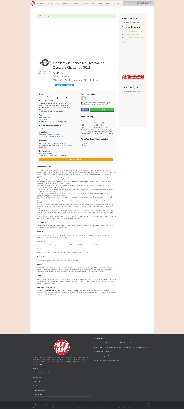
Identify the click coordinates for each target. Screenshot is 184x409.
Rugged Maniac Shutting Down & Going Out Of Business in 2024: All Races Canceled (120, 347)
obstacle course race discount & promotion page (62, 291)
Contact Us (37, 369)
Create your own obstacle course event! (46, 386)
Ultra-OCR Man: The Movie (102, 351)
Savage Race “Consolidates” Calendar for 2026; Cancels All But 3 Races (116, 343)
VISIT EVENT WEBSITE (64, 85)
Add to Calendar (65, 98)
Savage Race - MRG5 (133, 34)
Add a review (41, 73)
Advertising (36, 381)
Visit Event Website (45, 153)
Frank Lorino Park (44, 118)
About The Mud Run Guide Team (43, 373)
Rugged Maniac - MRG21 (135, 32)
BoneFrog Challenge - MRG (135, 37)
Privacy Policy (37, 394)
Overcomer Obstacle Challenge (49, 135)
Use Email (102, 109)
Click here (67, 145)
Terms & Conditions (39, 390)
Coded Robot (49, 404)
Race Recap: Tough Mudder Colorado (105, 356)
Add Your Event (38, 377)
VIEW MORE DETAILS (76, 159)
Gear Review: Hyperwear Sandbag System (106, 360)
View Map (63, 121)
